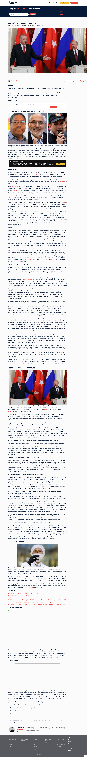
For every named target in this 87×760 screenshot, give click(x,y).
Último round (20, 729)
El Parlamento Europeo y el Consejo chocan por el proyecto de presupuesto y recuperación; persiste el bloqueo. (38, 604)
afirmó (37, 174)
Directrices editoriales (61, 748)
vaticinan (62, 202)
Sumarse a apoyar (60, 741)
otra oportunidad (29, 279)
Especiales (35, 737)
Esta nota (34, 651)
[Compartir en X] (81, 81)
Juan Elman (14, 80)
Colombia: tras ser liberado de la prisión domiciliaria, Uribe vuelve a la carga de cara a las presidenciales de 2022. (38, 600)
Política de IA (59, 746)
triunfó (14, 692)
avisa (12, 186)
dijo (35, 192)
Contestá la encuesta (60, 163)
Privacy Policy (46, 754)
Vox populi (35, 739)
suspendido (28, 259)
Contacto (58, 742)
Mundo (10, 746)
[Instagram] (53, 2)
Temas (10, 737)
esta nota (42, 696)
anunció (29, 568)
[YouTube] (49, 2)
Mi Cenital (74, 2)
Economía (10, 744)
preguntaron (28, 93)
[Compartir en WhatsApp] (86, 81)
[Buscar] (46, 3)
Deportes (10, 742)
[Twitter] (51, 2)
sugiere (46, 409)
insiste (14, 197)
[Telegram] (56, 2)
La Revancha (47, 744)
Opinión (10, 748)
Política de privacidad (61, 744)
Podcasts (47, 737)
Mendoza (52, 259)
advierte (15, 190)
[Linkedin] (58, 2)
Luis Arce (62, 181)
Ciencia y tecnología (12, 739)
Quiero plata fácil (36, 746)
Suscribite (33, 14)
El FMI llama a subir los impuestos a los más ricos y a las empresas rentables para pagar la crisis (33, 602)
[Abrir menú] (6, 3)
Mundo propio (22, 20)
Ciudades (10, 741)
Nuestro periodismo (60, 739)
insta (9, 411)
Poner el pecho (35, 744)
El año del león (35, 741)
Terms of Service (51, 754)
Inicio (9, 20)
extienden (19, 409)
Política (10, 749)
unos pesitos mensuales (58, 720)
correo (27, 406)
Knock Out (35, 742)
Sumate (64, 2)
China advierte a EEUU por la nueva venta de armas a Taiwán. (25, 593)
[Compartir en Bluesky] (83, 81)
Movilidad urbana (36, 748)
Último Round (47, 742)
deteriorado (29, 587)
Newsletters (15, 20)
